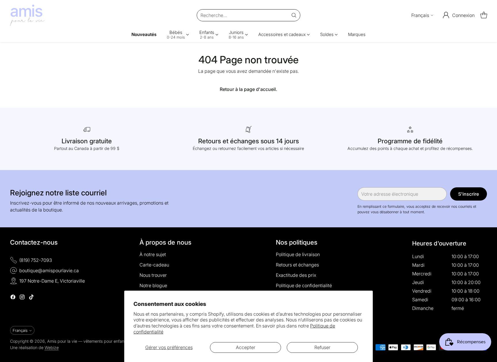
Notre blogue (153, 285)
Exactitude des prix (296, 275)
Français (420, 15)
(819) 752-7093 (35, 260)
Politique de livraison (298, 254)
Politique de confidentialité (304, 285)
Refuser (322, 347)
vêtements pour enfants (105, 341)
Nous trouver (153, 275)
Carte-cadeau (154, 265)
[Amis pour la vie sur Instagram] (22, 298)
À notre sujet (152, 254)
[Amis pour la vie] (27, 15)
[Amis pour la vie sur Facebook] (12, 298)
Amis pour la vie (62, 341)
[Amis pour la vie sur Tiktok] (31, 298)
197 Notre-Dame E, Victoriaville (52, 281)
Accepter (245, 347)
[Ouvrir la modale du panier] (483, 15)
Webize (52, 347)
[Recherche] (294, 15)
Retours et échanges (297, 265)
